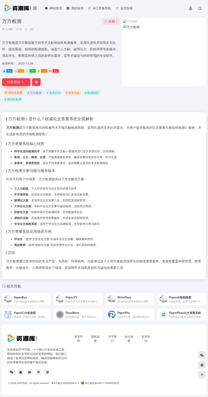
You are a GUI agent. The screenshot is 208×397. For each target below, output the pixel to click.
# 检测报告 (92, 93)
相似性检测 (177, 127)
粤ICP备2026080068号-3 (65, 383)
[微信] (11, 372)
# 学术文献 (73, 93)
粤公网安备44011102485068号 (102, 383)
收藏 (112, 21)
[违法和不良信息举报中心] (38, 372)
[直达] (48, 299)
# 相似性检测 (13, 99)
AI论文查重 (15, 92)
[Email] (29, 372)
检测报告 (38, 134)
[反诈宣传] (47, 372)
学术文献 (59, 151)
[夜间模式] (202, 375)
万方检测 (16, 118)
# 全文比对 (54, 93)
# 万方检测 (34, 93)
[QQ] (20, 372)
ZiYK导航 (22, 383)
